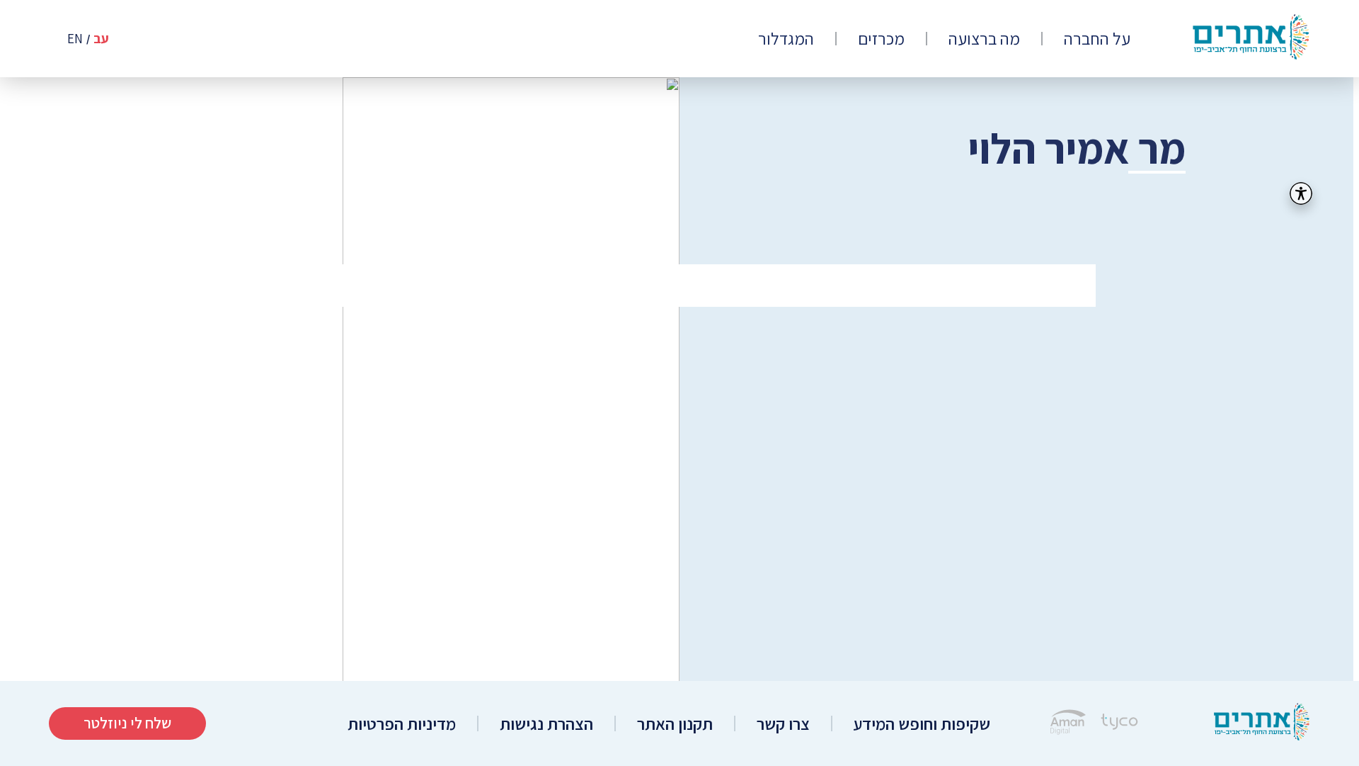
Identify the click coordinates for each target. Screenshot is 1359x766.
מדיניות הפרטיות (402, 723)
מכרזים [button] (881, 38)
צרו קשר (783, 723)
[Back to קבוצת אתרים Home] (1261, 723)
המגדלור (786, 38)
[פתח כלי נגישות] (1301, 193)
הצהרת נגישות (546, 723)
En (75, 38)
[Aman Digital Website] (1068, 723)
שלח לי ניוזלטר (127, 723)
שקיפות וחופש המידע (922, 723)
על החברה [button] (1097, 38)
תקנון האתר (675, 723)
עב (101, 38)
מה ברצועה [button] (984, 38)
